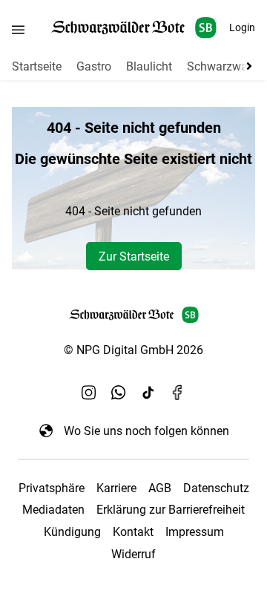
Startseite (37, 66)
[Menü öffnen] (18, 29)
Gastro (93, 66)
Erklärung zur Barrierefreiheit (170, 510)
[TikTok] (148, 392)
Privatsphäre (52, 488)
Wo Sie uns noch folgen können (146, 431)
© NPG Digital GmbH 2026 (133, 350)
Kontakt (133, 532)
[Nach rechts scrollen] (246, 66)
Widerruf (133, 554)
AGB (159, 488)
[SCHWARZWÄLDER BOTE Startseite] (134, 28)
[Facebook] (178, 392)
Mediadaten (53, 510)
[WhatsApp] (119, 392)
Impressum (194, 532)
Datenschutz (216, 488)
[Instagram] (89, 392)
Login (242, 27)
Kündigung (72, 532)
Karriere (116, 488)
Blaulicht (149, 66)
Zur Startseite (134, 256)
